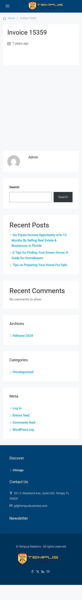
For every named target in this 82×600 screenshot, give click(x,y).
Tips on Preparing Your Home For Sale (40, 265)
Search (14, 187)
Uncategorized (23, 372)
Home (11, 18)
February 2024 (23, 336)
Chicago (18, 470)
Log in (17, 408)
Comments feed (24, 422)
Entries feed (21, 415)
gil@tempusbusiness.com (30, 505)
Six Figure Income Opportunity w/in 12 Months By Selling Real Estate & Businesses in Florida (39, 240)
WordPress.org (23, 430)
